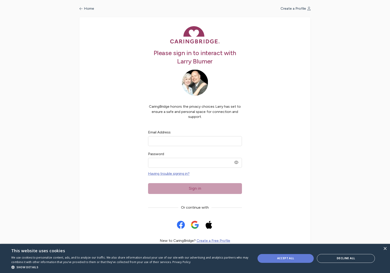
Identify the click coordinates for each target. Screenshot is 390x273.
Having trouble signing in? (169, 173)
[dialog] (195, 258)
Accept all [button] (285, 258)
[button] (130, 267)
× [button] (385, 248)
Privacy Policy (181, 262)
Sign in (195, 188)
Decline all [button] (346, 258)
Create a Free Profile (213, 240)
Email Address (159, 132)
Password (156, 154)
